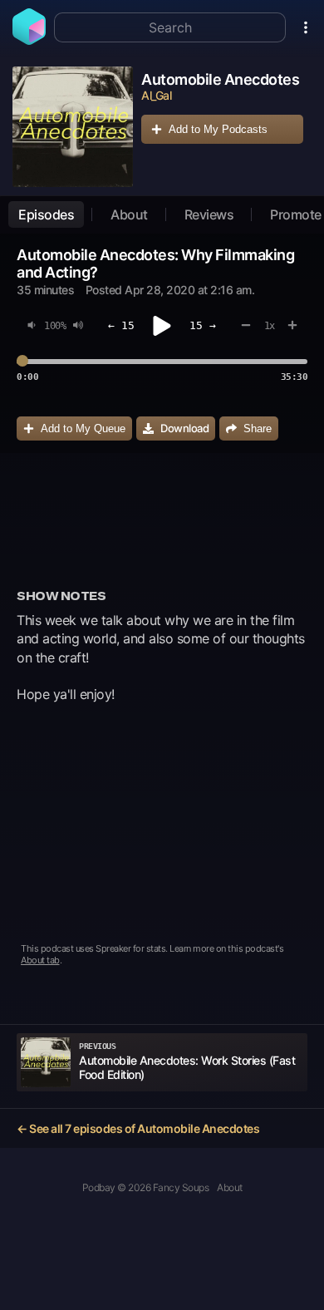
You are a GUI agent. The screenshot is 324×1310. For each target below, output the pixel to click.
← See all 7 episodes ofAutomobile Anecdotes (138, 1128)
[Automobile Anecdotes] (72, 126)
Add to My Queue (83, 428)
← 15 (121, 325)
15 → (202, 325)
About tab (40, 960)
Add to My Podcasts (218, 129)
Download (184, 428)
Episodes (46, 214)
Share (257, 428)
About (129, 214)
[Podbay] (29, 40)
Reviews (209, 214)
